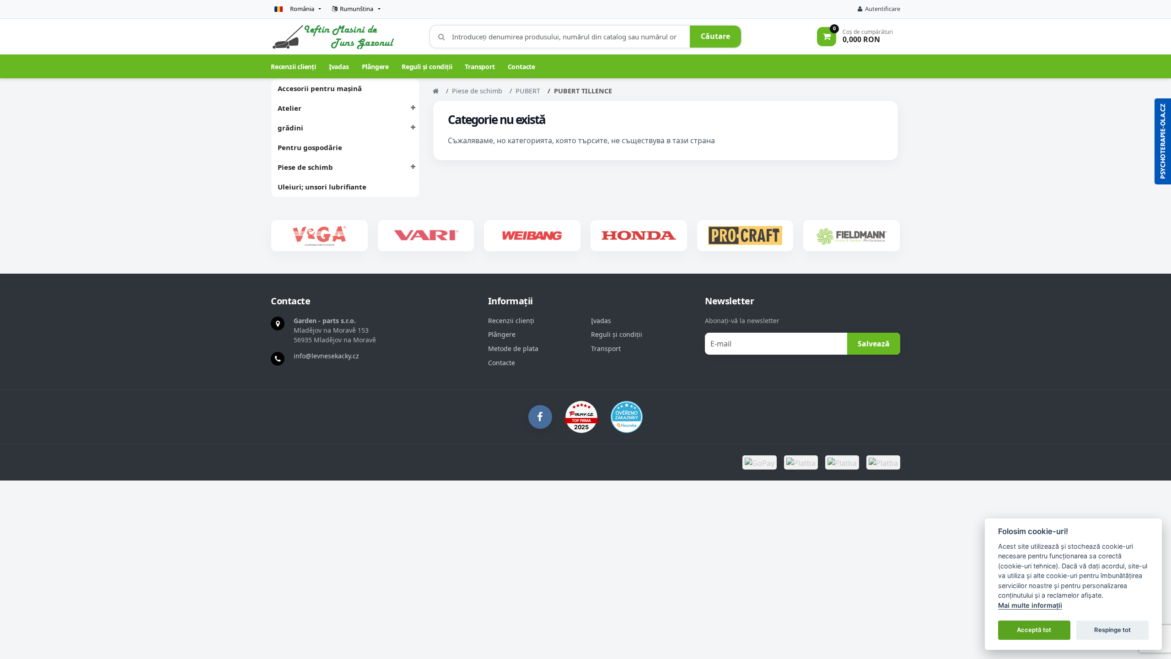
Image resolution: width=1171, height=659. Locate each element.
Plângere (375, 66)
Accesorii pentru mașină (320, 88)
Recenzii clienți (293, 66)
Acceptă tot (1034, 629)
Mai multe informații (1030, 605)
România (302, 9)
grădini (290, 127)
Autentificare (882, 9)
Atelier (289, 108)
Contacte (521, 66)
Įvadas (339, 66)
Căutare (715, 36)
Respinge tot (1112, 629)
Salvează (874, 344)
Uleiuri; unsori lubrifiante (322, 186)
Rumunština (356, 9)
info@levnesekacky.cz (326, 355)
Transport (479, 66)
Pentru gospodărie (310, 147)
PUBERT (528, 90)
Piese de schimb (305, 167)
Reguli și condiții (427, 66)
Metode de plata (513, 349)
